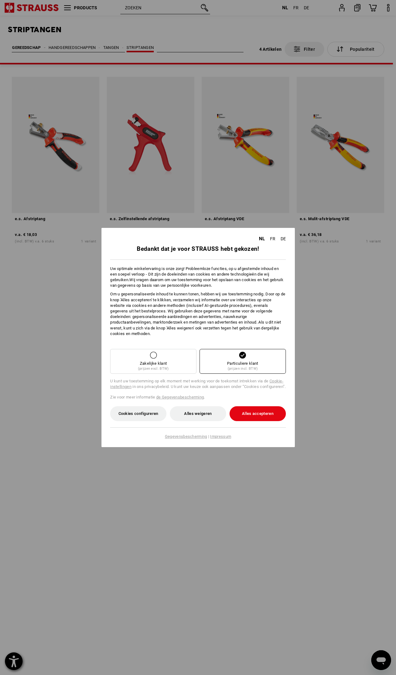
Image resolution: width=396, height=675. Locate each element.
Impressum (220, 436)
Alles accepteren (257, 413)
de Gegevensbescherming (180, 397)
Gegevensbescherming (186, 436)
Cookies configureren (138, 413)
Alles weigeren (198, 413)
